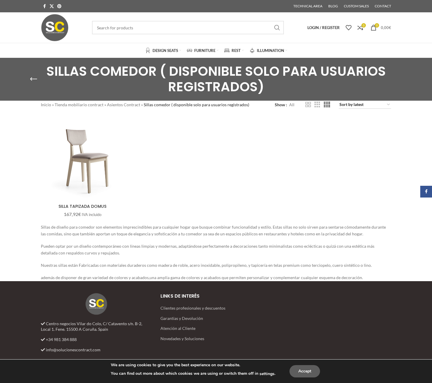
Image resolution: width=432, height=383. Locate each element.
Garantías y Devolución (181, 318)
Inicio (46, 104)
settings (266, 374)
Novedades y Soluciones (182, 338)
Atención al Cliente (177, 328)
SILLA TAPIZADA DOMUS (82, 206)
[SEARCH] (277, 27)
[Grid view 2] (308, 104)
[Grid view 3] (317, 104)
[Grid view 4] (327, 104)
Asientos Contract (123, 104)
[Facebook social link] (44, 6)
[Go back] (33, 79)
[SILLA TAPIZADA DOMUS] (82, 159)
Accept (304, 371)
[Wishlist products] (348, 27)
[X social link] (52, 6)
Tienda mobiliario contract (79, 104)
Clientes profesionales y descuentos (192, 308)
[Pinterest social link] (59, 6)
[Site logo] (54, 27)
